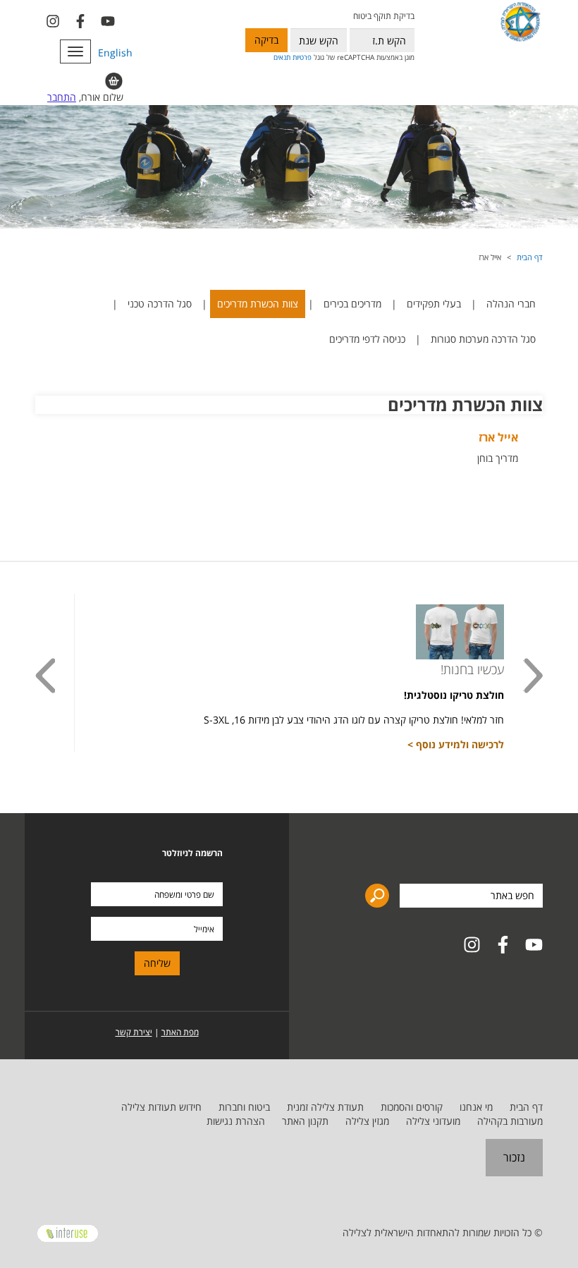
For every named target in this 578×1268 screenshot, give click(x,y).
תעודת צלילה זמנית (325, 1107)
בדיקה (266, 40)
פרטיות (302, 57)
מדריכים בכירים (352, 303)
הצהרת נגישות (236, 1121)
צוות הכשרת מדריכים (257, 303)
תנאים (281, 57)
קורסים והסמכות (412, 1107)
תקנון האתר (305, 1121)
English (115, 52)
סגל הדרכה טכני (160, 303)
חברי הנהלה (511, 303)
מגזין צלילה (367, 1121)
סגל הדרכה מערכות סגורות (483, 339)
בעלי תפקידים (434, 303)
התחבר (61, 97)
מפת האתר (180, 1032)
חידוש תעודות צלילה (161, 1107)
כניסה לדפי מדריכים (367, 339)
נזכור (514, 1157)
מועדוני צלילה (433, 1121)
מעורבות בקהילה (510, 1121)
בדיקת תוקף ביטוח (383, 16)
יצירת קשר (134, 1032)
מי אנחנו (476, 1107)
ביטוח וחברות (244, 1107)
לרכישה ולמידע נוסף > (455, 744)
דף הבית (530, 257)
